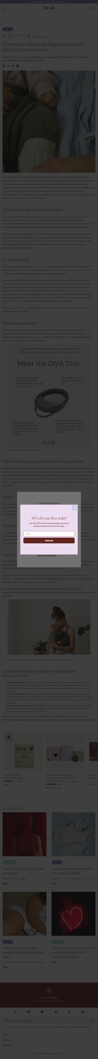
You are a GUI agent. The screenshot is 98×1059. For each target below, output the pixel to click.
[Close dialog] (74, 508)
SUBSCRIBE (49, 540)
